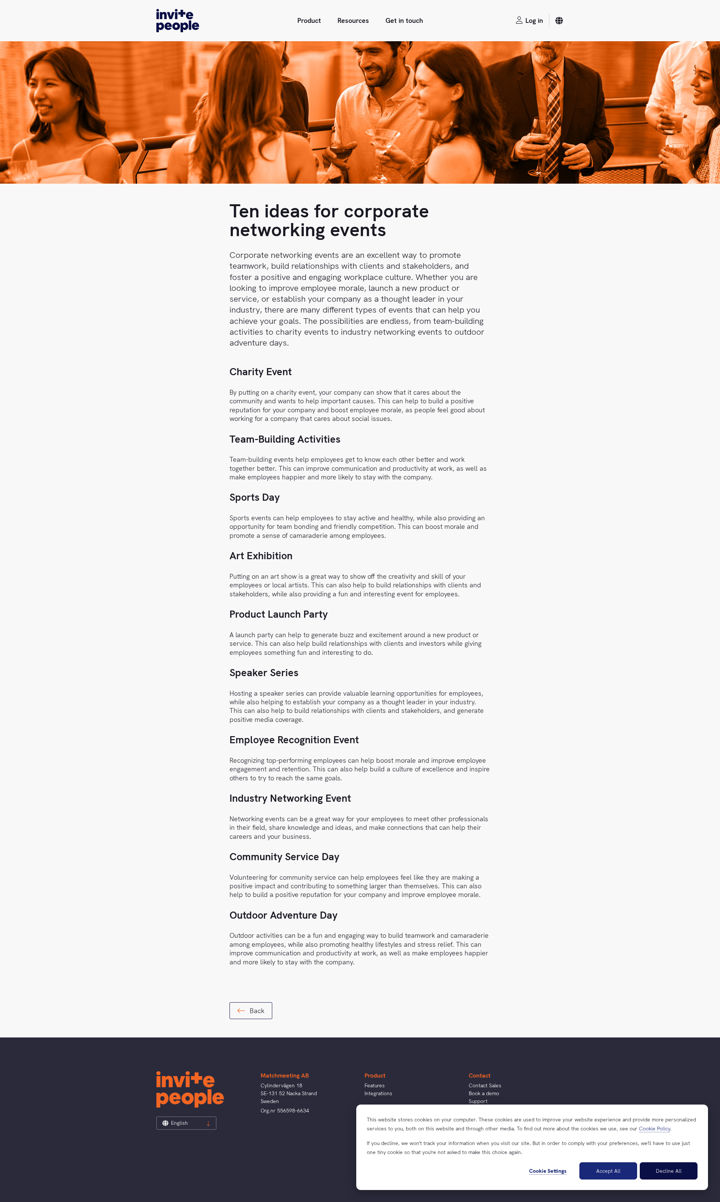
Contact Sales (485, 1085)
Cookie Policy (654, 1128)
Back (256, 1010)
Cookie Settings (548, 1171)
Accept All (608, 1171)
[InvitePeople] (177, 20)
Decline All (669, 1171)
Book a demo (484, 1093)
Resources (353, 20)
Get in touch (404, 20)
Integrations (378, 1093)
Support (478, 1101)
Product (309, 20)
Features (374, 1085)
